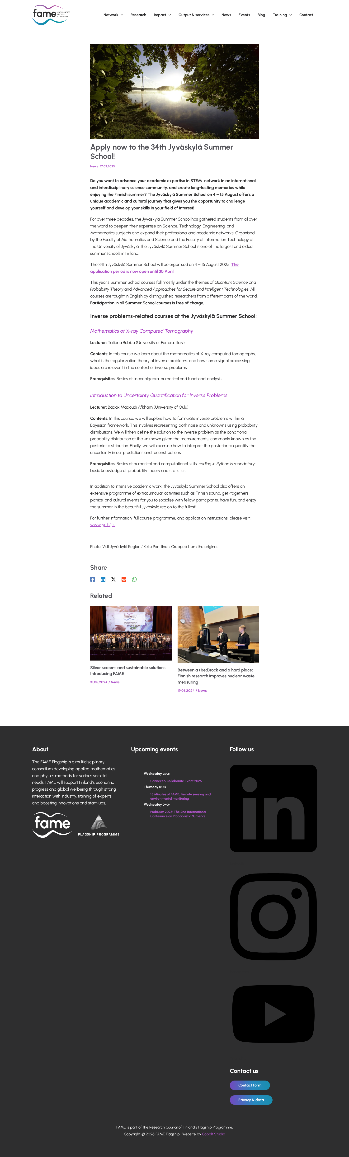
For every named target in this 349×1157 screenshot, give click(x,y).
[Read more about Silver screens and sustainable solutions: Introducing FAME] (131, 632)
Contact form (249, 1085)
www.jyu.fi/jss (102, 524)
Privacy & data (251, 1100)
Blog (261, 15)
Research (138, 15)
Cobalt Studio (213, 1134)
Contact (306, 15)
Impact (160, 15)
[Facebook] (92, 579)
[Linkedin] (103, 579)
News (226, 15)
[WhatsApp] (134, 579)
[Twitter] (113, 579)
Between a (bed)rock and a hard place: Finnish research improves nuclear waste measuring (216, 676)
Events (244, 15)
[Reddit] (124, 579)
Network (111, 15)
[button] (120, 14)
